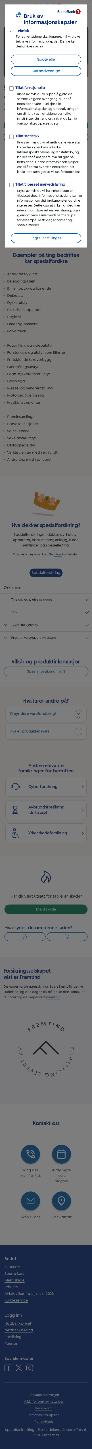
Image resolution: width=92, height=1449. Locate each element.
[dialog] (46, 126)
